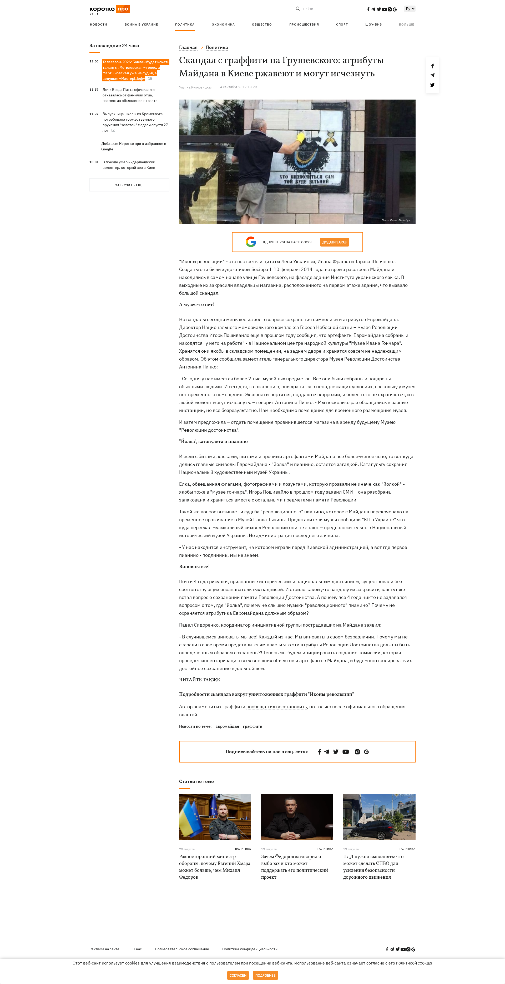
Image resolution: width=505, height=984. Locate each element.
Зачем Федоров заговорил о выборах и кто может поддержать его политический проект (294, 867)
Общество (262, 24)
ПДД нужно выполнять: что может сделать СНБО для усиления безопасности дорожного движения (373, 867)
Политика (185, 24)
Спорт (342, 24)
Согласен (238, 975)
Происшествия (304, 24)
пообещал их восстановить (276, 706)
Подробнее (265, 975)
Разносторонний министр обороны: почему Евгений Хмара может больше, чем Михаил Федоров (214, 867)
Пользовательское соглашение (182, 949)
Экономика (223, 24)
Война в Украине (141, 24)
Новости (98, 24)
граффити (252, 726)
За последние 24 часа (114, 45)
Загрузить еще (129, 185)
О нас (137, 949)
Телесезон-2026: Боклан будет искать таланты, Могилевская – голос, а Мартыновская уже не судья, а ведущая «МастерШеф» (136, 70)
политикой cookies (414, 963)
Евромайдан (227, 726)
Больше (406, 24)
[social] (368, 9)
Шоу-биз (373, 24)
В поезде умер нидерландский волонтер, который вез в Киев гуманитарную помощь (129, 167)
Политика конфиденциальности (249, 949)
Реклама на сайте (104, 949)
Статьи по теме (196, 781)
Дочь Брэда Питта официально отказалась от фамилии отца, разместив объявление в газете (130, 95)
